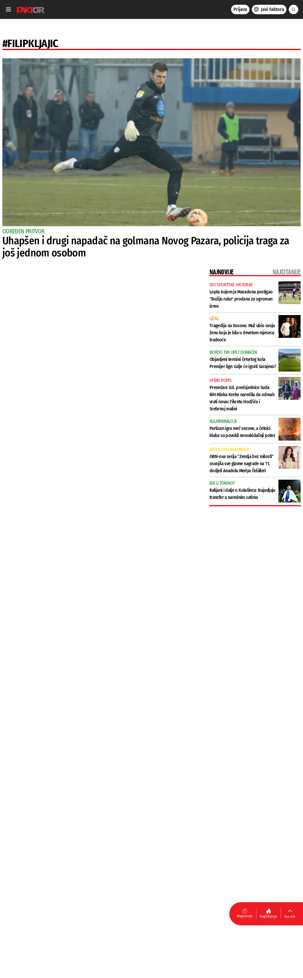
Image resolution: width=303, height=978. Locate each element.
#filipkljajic (30, 43)
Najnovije (245, 915)
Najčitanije (268, 916)
